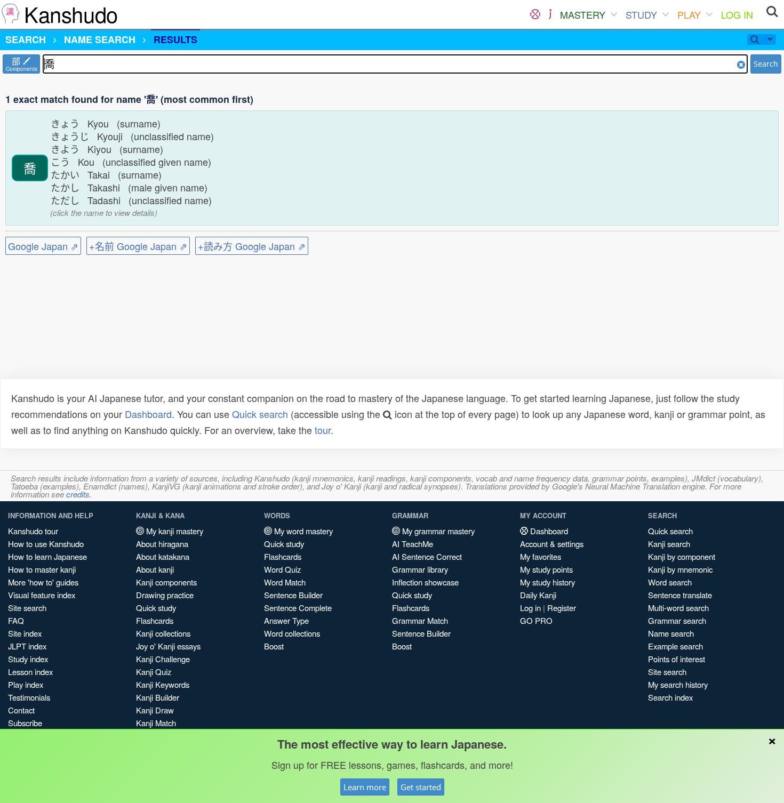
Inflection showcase (425, 582)
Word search (670, 582)
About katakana (162, 556)
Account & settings (551, 543)
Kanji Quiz (153, 671)
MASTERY (582, 14)
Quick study (156, 607)
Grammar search (677, 620)
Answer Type (286, 620)
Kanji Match (156, 722)
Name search (671, 633)
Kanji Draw (155, 710)
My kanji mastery (173, 530)
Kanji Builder (157, 697)
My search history (678, 684)
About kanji (155, 569)
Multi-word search (678, 607)
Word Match (285, 582)
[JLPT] (550, 14)
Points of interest (676, 658)
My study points (546, 569)
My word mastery (302, 530)
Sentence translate (680, 594)
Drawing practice (165, 594)
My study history (547, 582)
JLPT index (27, 646)
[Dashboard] (535, 14)
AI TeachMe (412, 543)
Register (561, 607)
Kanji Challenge (163, 658)
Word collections (292, 633)
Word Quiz (282, 569)
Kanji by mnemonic (680, 569)
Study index (28, 658)
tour (323, 430)
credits (78, 494)
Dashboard (148, 414)
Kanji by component (681, 556)
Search (766, 64)
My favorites (540, 556)
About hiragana (162, 543)
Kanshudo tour (33, 530)
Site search (27, 607)
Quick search (260, 414)
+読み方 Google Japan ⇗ (252, 246)
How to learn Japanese (47, 556)
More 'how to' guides (43, 582)
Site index (25, 633)
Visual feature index (41, 594)
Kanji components (166, 582)
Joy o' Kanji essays (168, 646)
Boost (274, 646)
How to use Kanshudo (46, 543)
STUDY (641, 14)
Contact (21, 710)
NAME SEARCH (99, 39)
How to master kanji (42, 569)
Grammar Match (420, 620)
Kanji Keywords (162, 684)
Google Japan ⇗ (43, 246)
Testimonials (29, 697)
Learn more (364, 787)
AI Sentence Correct (427, 556)
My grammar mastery (437, 530)
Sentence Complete (298, 607)
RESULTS (175, 39)
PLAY (689, 14)
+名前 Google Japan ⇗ (138, 246)
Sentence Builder (293, 594)
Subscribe (25, 722)
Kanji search (669, 543)
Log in (530, 607)
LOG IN (737, 14)
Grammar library (420, 569)
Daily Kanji (538, 594)
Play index (25, 684)
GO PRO (536, 620)
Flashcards (154, 620)
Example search (675, 646)
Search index (670, 697)
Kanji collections (163, 633)
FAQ (16, 620)
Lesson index (30, 671)
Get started (421, 787)
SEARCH (25, 39)
